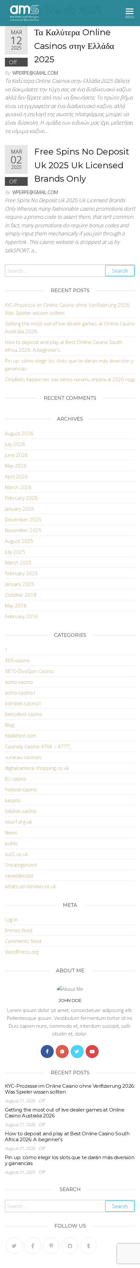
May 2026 (16, 465)
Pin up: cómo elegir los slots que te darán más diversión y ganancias (69, 1160)
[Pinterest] (51, 1245)
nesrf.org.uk (18, 821)
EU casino (15, 778)
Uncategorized (21, 864)
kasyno (13, 800)
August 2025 (19, 541)
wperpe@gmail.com (35, 73)
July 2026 (15, 444)
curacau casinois (23, 757)
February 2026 (21, 498)
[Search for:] (70, 270)
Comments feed (23, 941)
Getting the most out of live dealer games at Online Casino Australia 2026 (64, 1113)
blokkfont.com (20, 735)
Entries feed (18, 930)
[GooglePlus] (62, 1051)
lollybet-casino (20, 811)
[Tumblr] (88, 1245)
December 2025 (23, 519)
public (11, 843)
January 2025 (19, 584)
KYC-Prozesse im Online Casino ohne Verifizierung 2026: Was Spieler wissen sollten (70, 1089)
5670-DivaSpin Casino (29, 671)
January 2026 (19, 508)
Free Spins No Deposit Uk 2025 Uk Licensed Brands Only (81, 165)
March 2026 (18, 487)
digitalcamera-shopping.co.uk (37, 768)
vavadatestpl (19, 875)
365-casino (17, 660)
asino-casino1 (20, 692)
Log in (11, 919)
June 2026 (16, 455)
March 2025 (18, 562)
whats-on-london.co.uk (30, 886)
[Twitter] (77, 1051)
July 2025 (15, 551)
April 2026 (16, 476)
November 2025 (23, 530)
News (11, 832)
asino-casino (19, 682)
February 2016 (21, 616)
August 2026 (19, 433)
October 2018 (20, 594)
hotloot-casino (21, 789)
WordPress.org (21, 951)
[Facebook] (47, 1051)
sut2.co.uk (16, 854)
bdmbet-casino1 (23, 703)
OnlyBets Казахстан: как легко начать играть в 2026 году (70, 379)
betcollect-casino (23, 714)
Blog (9, 725)
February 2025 (21, 573)
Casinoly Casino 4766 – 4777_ (38, 746)
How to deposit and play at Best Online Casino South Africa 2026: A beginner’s (67, 1136)
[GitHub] (70, 1245)
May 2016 (16, 605)
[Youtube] (92, 1051)
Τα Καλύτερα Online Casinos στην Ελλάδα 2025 (74, 46)
